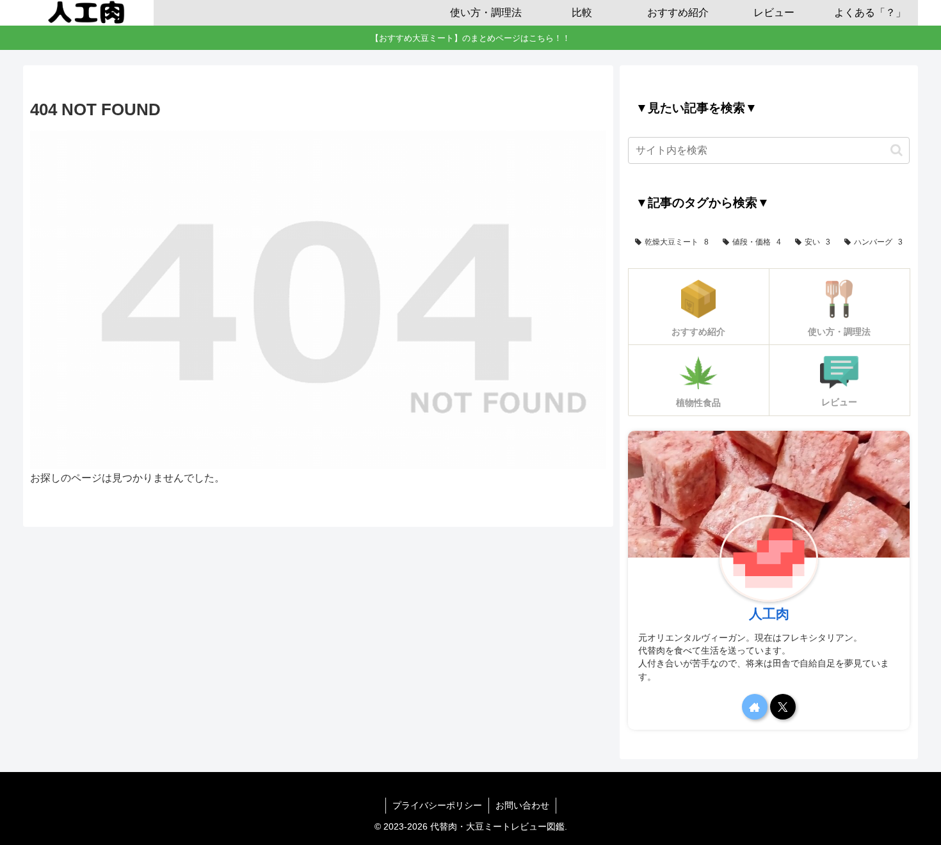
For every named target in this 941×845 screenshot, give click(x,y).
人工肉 (769, 613)
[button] (896, 150)
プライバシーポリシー (437, 805)
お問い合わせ (522, 805)
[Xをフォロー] (783, 707)
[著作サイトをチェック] (755, 707)
